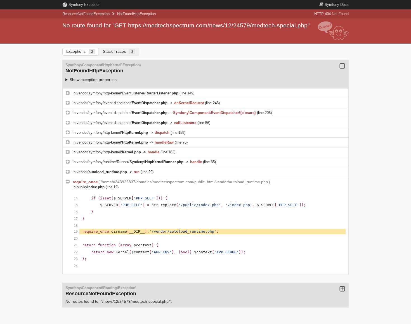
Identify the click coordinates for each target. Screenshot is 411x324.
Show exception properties (93, 79)
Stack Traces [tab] (118, 51)
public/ (91, 187)
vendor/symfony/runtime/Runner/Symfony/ (130, 162)
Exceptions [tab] (79, 51)
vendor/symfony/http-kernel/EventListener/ (127, 93)
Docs (337, 5)
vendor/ (102, 172)
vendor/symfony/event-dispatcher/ (122, 103)
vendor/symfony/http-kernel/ (112, 132)
